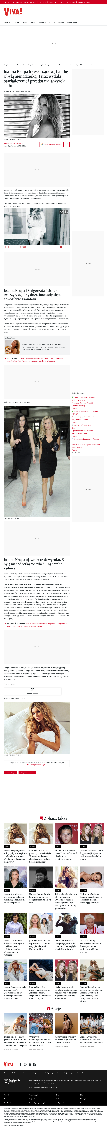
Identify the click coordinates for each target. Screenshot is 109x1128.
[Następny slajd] (103, 1023)
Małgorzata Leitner (27, 773)
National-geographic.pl (37, 1103)
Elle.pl (82, 1095)
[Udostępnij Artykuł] (66, 144)
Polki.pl (56, 1095)
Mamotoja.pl (33, 1095)
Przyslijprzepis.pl (60, 1103)
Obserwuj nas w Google (52, 144)
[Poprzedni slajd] (4, 1023)
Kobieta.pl (57, 1099)
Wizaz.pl (82, 1099)
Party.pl (6, 1095)
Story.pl (82, 1103)
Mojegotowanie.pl (35, 1099)
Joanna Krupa (10, 773)
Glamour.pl (7, 1099)
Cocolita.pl (7, 1103)
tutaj (22, 1125)
